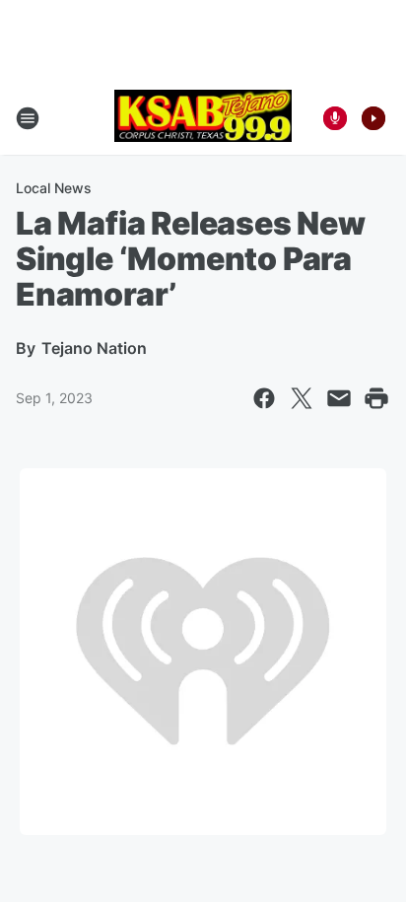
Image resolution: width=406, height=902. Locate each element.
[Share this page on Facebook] (264, 398)
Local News (54, 187)
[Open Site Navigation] (27, 118)
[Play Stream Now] (373, 118)
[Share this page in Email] (339, 398)
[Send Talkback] (335, 118)
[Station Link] (203, 118)
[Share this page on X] (301, 398)
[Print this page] (376, 398)
